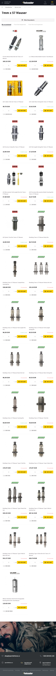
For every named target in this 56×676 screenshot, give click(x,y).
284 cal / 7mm (18, 7)
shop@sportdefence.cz (12, 656)
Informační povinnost (35, 670)
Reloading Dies (8, 7)
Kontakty (17, 670)
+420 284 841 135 (48, 656)
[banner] (28, 673)
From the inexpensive (20, 24)
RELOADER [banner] (28, 2)
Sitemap (52, 670)
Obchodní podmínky (8, 670)
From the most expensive (35, 24)
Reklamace (45, 670)
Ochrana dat (25, 670)
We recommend (6, 24)
